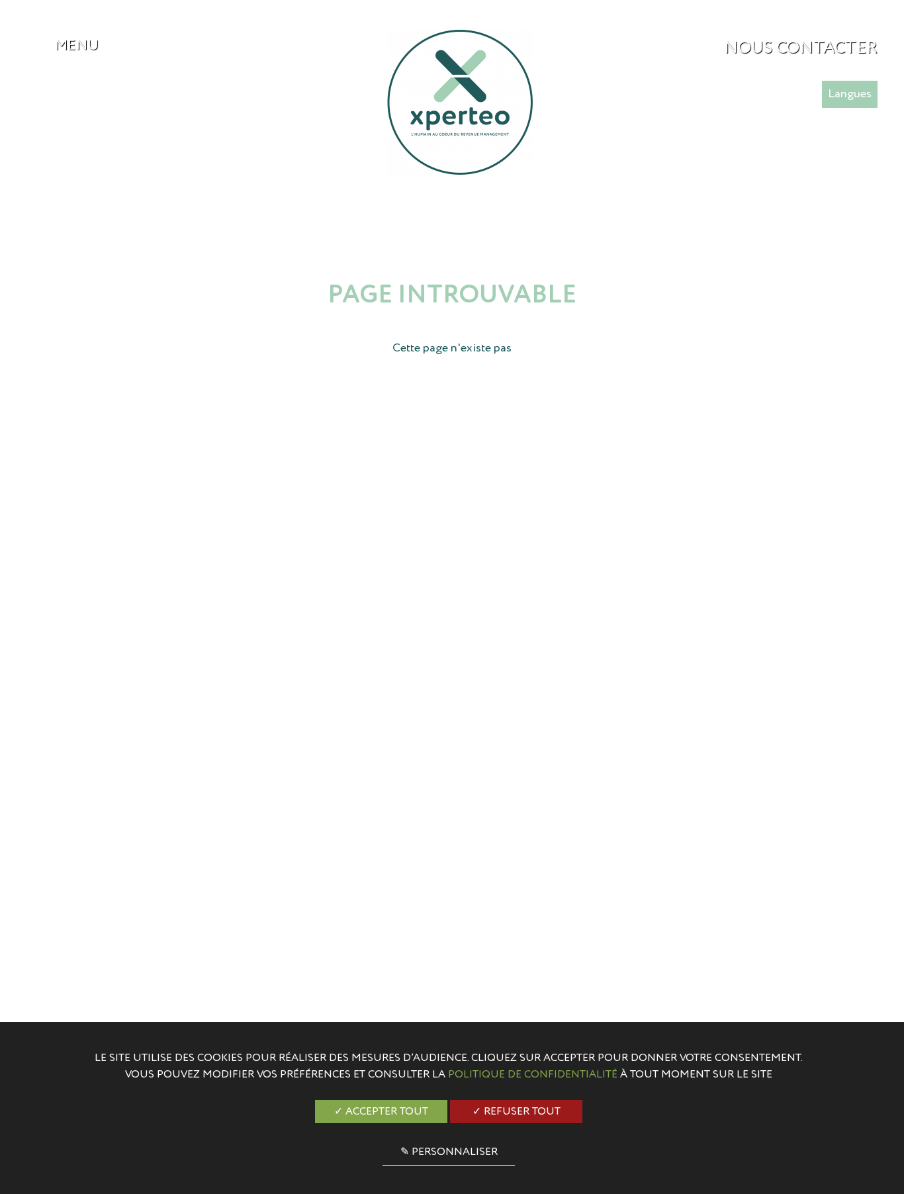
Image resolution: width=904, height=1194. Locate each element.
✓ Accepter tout (381, 1112)
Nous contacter (800, 48)
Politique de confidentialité (532, 1075)
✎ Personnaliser (449, 1152)
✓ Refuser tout (517, 1112)
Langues (850, 94)
